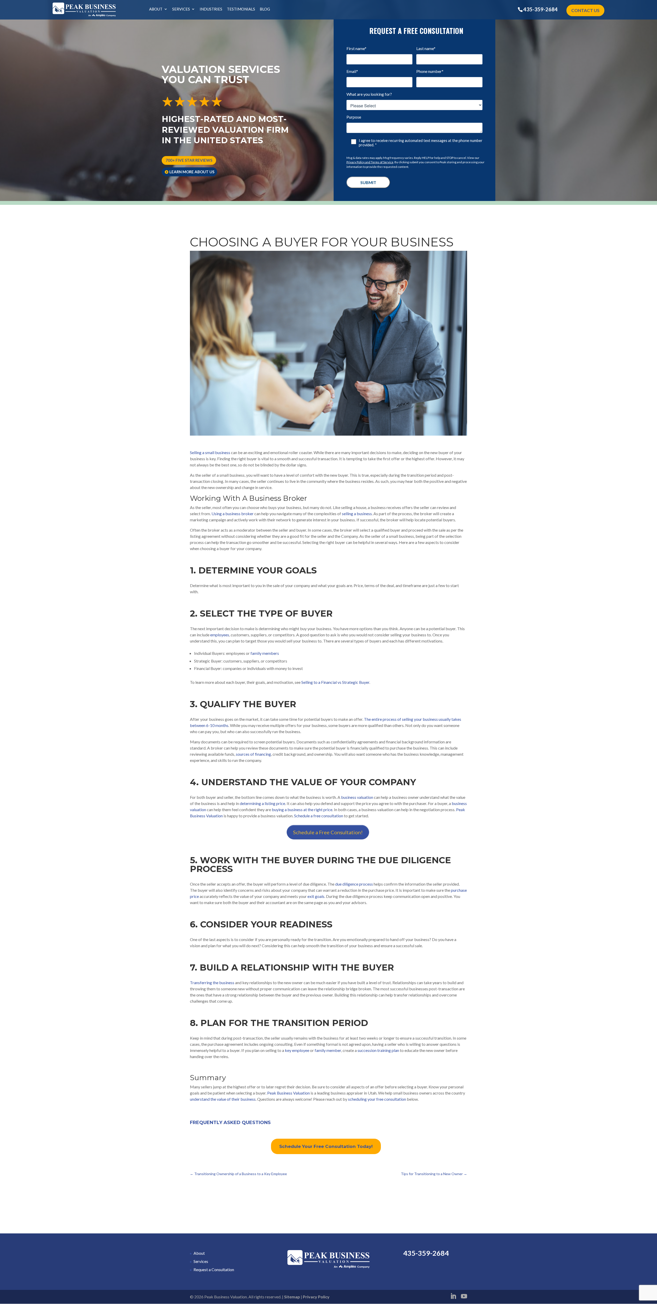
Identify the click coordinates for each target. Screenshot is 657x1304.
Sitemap (292, 1296)
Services (181, 9)
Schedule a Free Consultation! (328, 832)
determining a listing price (262, 803)
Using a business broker (232, 513)
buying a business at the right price (302, 809)
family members (264, 653)
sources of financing (253, 754)
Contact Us (585, 10)
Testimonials (241, 9)
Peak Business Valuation (288, 1092)
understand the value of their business (223, 1099)
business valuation (356, 797)
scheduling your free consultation (377, 1099)
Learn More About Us (191, 171)
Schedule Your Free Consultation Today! (326, 1146)
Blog (265, 9)
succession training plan (378, 1050)
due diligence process (354, 883)
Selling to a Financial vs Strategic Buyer (335, 682)
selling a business (357, 513)
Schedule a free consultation (318, 815)
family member (328, 1050)
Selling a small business (210, 452)
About (155, 9)
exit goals (315, 896)
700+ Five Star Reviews (189, 160)
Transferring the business (212, 982)
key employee (297, 1050)
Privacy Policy (316, 1296)
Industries (211, 9)
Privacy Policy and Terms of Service (369, 162)
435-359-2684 (540, 9)
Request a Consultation (214, 1269)
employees (219, 634)
